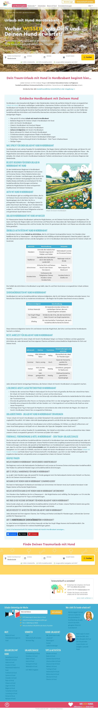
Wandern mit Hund (51, 653)
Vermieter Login (68, 2)
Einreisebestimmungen (65, 6)
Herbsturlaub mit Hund (52, 672)
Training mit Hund (51, 669)
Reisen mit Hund (52, 6)
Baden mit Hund (50, 656)
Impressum (53, 709)
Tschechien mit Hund (11, 691)
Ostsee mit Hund (10, 696)
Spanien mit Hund (10, 675)
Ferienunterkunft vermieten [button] (85, 2)
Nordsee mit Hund (10, 699)
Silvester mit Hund (51, 679)
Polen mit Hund (9, 680)
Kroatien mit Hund (10, 665)
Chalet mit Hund (30, 659)
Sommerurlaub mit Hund (53, 659)
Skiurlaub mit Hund (51, 677)
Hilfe (89, 6)
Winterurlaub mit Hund (52, 674)
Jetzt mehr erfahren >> (85, 598)
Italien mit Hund (9, 662)
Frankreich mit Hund (11, 673)
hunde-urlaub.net (40, 709)
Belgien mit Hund (10, 688)
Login (27, 635)
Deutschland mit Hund (11, 657)
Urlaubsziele (31, 6)
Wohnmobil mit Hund (31, 666)
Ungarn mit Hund (10, 686)
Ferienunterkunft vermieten (33, 638)
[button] (13, 57)
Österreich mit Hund (11, 660)
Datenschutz (59, 709)
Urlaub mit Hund (8, 8)
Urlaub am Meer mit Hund (53, 661)
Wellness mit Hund (51, 666)
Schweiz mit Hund (10, 683)
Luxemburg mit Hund (11, 693)
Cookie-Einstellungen (52, 646)
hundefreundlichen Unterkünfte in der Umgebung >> (56, 89)
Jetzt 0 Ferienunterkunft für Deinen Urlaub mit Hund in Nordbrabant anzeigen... (35, 529)
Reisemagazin (50, 640)
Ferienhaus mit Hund (31, 656)
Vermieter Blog (30, 640)
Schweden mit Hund (10, 678)
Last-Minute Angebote (19, 6)
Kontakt (48, 643)
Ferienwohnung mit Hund (33, 653)
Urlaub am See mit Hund (53, 664)
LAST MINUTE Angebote (32, 670)
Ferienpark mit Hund (31, 664)
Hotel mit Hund (30, 661)
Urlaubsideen (42, 6)
